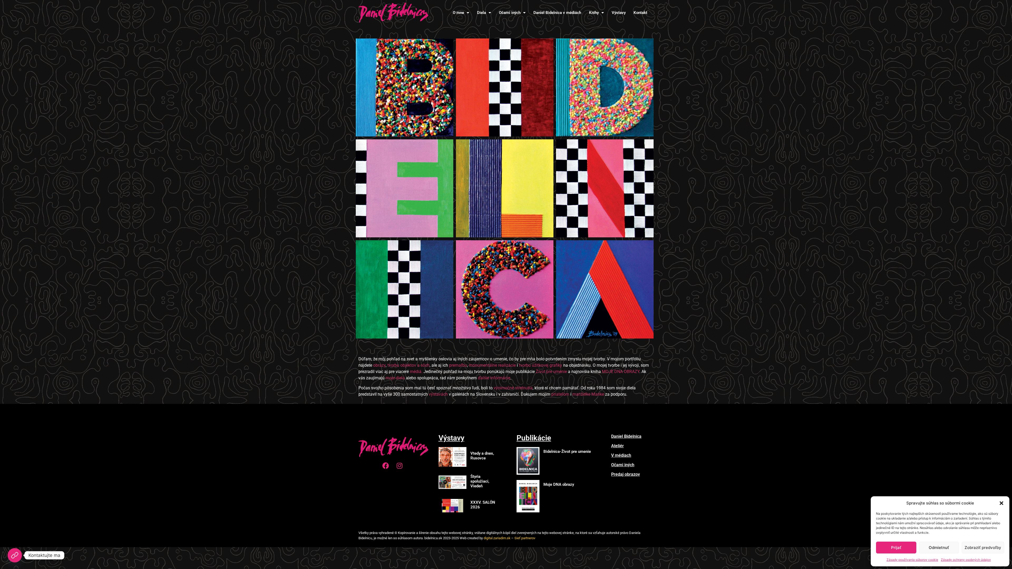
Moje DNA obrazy (558, 484)
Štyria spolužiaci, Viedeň (479, 481)
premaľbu (458, 365)
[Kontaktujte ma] (15, 555)
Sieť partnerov (524, 538)
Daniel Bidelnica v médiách (557, 12)
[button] (1001, 503)
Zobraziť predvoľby (983, 547)
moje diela (395, 377)
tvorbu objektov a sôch (408, 365)
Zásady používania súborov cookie (912, 560)
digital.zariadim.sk (497, 538)
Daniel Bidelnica (626, 436)
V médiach (621, 455)
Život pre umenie (551, 371)
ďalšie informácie (494, 377)
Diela (481, 12)
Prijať (896, 547)
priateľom (560, 394)
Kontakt (640, 12)
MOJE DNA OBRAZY (620, 371)
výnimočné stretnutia (513, 387)
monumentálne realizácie (492, 365)
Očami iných (509, 12)
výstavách (438, 394)
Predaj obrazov (625, 474)
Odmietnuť (939, 547)
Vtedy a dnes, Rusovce (482, 455)
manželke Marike (588, 394)
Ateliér (617, 445)
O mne (458, 12)
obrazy (379, 365)
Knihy (594, 12)
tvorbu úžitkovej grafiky (540, 365)
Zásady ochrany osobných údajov (966, 560)
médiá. (417, 371)
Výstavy (619, 12)
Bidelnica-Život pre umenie (567, 451)
